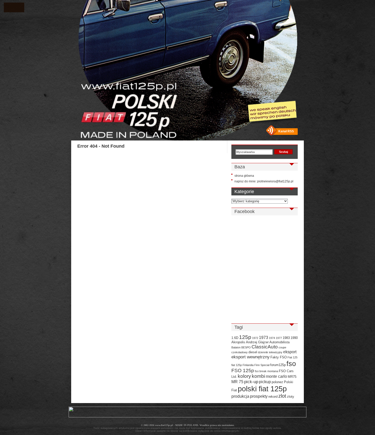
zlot (282, 396)
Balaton (236, 347)
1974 (272, 337)
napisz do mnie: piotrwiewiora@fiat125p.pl (263, 181)
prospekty (259, 396)
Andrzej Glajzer (257, 342)
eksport (289, 352)
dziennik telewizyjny (270, 352)
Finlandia (248, 365)
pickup (265, 382)
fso (291, 364)
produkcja (240, 396)
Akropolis (238, 342)
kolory (244, 376)
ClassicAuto (265, 346)
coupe (282, 347)
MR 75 (237, 382)
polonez (277, 382)
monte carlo (276, 376)
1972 (255, 337)
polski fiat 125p (262, 388)
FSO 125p (242, 370)
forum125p (278, 365)
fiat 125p (236, 365)
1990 (294, 338)
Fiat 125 (292, 357)
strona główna (244, 176)
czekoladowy (239, 352)
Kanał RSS (286, 131)
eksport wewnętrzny (250, 356)
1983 (286, 338)
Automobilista (279, 342)
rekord (273, 396)
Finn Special (261, 365)
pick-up (251, 381)
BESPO (246, 347)
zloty (290, 396)
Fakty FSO (278, 357)
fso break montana (266, 371)
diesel (252, 352)
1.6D (234, 338)
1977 (279, 337)
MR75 (292, 377)
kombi (258, 376)
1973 (263, 337)
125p (245, 337)
